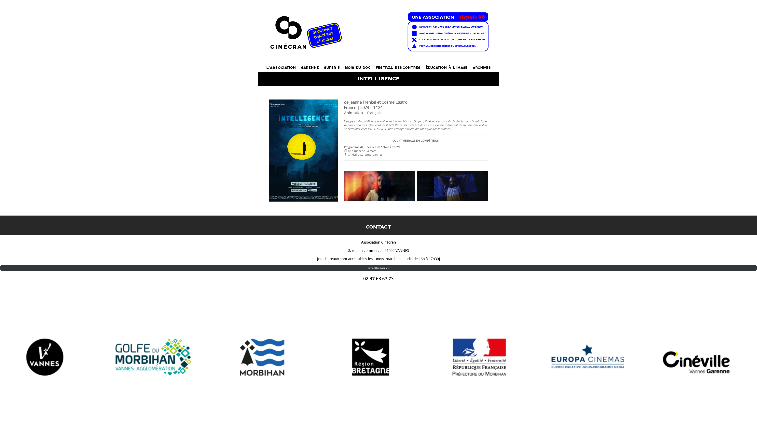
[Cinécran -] (379, 30)
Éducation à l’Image (446, 67)
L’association (281, 67)
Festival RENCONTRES (398, 67)
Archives (482, 67)
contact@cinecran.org (379, 267)
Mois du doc (358, 67)
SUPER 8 (332, 67)
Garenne (310, 67)
